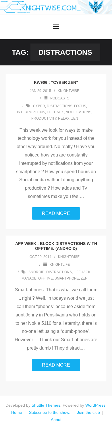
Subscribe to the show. (49, 412)
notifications (78, 112)
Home (16, 412)
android (36, 272)
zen (74, 118)
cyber (39, 106)
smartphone (67, 278)
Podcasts (59, 98)
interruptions (31, 112)
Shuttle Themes (46, 405)
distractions (59, 106)
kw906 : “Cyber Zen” (56, 82)
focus (80, 106)
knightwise (68, 91)
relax (63, 118)
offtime (45, 278)
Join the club (88, 412)
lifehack (55, 112)
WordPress (95, 405)
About (56, 419)
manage (29, 278)
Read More (56, 213)
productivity (43, 118)
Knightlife (60, 265)
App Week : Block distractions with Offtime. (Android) (56, 246)
